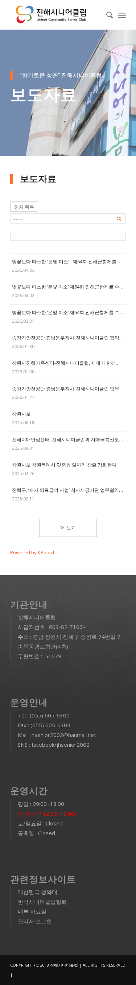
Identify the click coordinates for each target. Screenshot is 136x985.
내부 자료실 (32, 911)
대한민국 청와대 (37, 891)
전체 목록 (24, 207)
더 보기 (68, 527)
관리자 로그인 (35, 921)
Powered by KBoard (32, 552)
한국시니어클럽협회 (42, 901)
